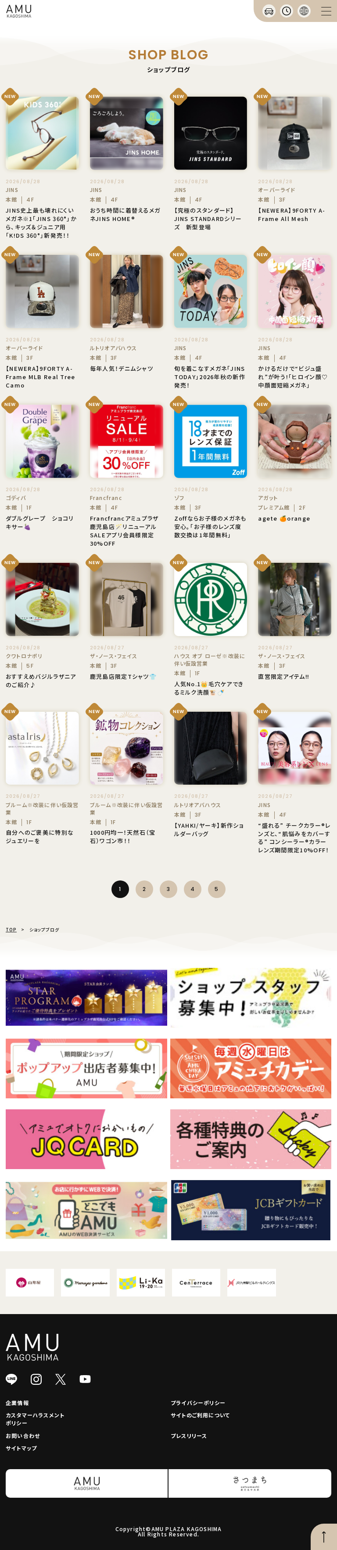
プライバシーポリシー (198, 1402)
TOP (11, 929)
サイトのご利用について (200, 1415)
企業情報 (17, 1402)
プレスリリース (189, 1435)
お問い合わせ (23, 1435)
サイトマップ (21, 1448)
